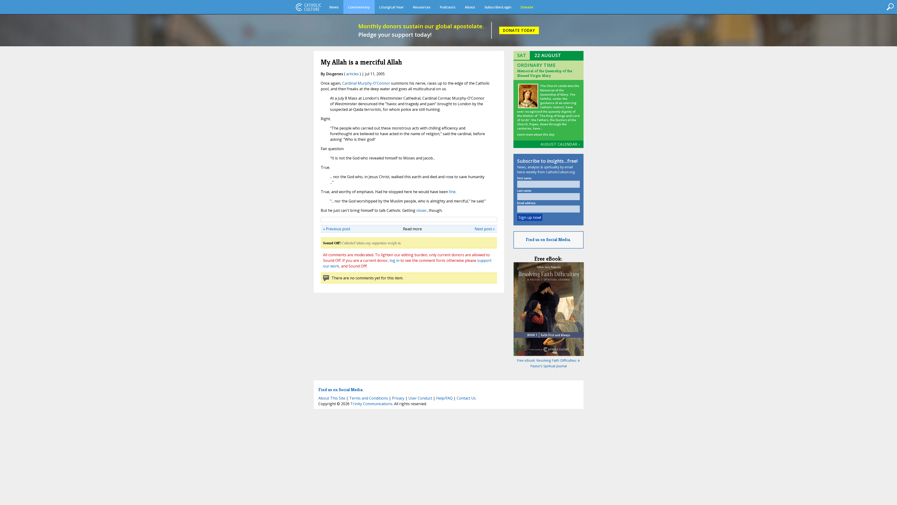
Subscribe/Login (497, 7)
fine (452, 191)
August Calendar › (560, 144)
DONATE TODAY (519, 30)
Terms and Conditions (368, 398)
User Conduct (420, 398)
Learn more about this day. (536, 134)
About (470, 7)
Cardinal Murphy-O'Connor (366, 83)
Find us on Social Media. (548, 239)
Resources (422, 7)
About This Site (331, 398)
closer (421, 210)
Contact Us (466, 398)
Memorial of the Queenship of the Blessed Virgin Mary (544, 73)
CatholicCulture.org (308, 7)
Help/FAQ (444, 398)
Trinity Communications (371, 403)
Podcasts (448, 7)
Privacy (398, 398)
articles (352, 73)
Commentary (359, 7)
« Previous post (336, 228)
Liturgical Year (391, 7)
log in (394, 260)
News (334, 7)
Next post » (485, 228)
